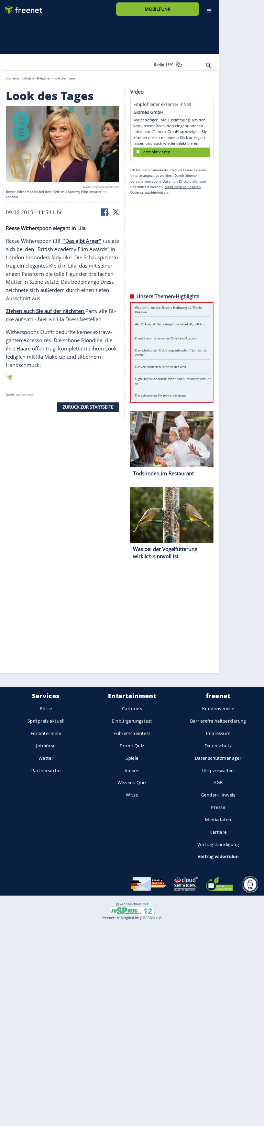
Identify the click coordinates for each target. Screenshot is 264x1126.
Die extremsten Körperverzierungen (161, 395)
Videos (132, 770)
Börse (46, 709)
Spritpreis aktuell (46, 721)
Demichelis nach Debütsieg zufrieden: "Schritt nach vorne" (172, 352)
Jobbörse (45, 746)
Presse (218, 807)
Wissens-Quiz (132, 783)
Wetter (46, 758)
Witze (132, 795)
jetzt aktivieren (156, 151)
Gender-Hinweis (218, 795)
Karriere (218, 832)
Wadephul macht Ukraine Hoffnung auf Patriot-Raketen (169, 309)
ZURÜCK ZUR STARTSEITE (88, 407)
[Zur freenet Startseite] (21, 7)
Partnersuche (45, 770)
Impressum (218, 733)
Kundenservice (218, 709)
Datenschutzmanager (218, 758)
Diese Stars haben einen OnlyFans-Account (166, 338)
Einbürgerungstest (132, 721)
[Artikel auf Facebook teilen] (105, 211)
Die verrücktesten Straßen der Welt (160, 367)
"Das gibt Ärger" (82, 240)
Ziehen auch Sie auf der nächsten (45, 310)
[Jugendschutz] (132, 910)
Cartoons (132, 709)
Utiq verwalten (218, 770)
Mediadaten (218, 819)
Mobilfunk (157, 9)
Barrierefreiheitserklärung (218, 721)
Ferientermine (46, 733)
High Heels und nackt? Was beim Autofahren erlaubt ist (173, 381)
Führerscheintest (132, 733)
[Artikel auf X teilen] (116, 211)
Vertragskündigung (218, 844)
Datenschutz (218, 746)
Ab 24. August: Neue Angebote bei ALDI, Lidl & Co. (171, 324)
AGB (217, 783)
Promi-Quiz (132, 746)
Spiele (132, 758)
